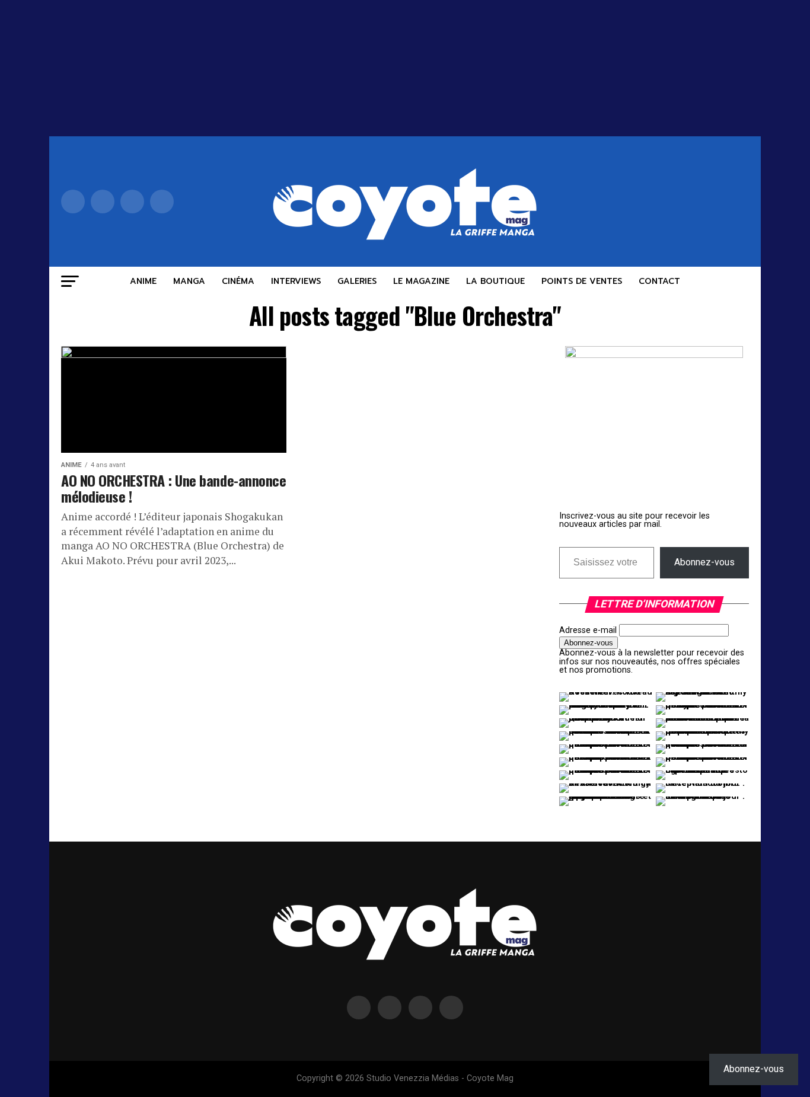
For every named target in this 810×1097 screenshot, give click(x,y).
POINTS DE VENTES (581, 281)
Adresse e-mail (588, 630)
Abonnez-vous (704, 562)
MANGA (189, 281)
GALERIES (357, 281)
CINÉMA (238, 281)
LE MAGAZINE (421, 281)
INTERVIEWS (296, 281)
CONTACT (659, 281)
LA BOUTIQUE (495, 281)
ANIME (143, 281)
